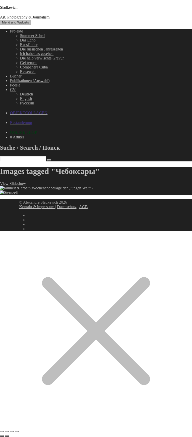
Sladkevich (9, 7)
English (26, 98)
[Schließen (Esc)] (17, 431)
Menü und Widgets (15, 22)
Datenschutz (66, 207)
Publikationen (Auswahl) (30, 80)
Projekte (16, 31)
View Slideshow (13, 183)
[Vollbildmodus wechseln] (7, 431)
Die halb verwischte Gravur (42, 58)
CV (13, 89)
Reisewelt (28, 71)
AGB (83, 207)
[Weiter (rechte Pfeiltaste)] (7, 436)
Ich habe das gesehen (37, 53)
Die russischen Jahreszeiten (41, 49)
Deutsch (26, 94)
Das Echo (28, 40)
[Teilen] (12, 431)
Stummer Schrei (32, 35)
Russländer (29, 44)
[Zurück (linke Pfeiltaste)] (2, 436)
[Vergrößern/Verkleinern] (2, 431)
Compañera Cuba (34, 67)
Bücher (16, 76)
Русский (27, 103)
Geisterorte (28, 62)
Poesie (15, 85)
